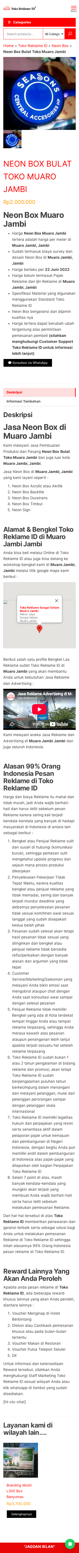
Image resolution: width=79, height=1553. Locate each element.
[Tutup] (56, 600)
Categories (22, 22)
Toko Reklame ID (32, 46)
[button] (39, 629)
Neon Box (60, 46)
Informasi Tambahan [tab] (24, 401)
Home (8, 46)
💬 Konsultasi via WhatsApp (28, 363)
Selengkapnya (21, 1514)
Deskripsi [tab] (14, 392)
